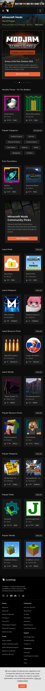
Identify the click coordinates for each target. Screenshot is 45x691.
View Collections (22, 238)
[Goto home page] (7, 10)
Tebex (25, 659)
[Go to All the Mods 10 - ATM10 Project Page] (11, 473)
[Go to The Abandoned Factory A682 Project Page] (33, 391)
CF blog (26, 614)
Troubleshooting (29, 640)
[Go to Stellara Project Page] (11, 180)
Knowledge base (29, 637)
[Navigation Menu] (3, 11)
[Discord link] (15, 595)
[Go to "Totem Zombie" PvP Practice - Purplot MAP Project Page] (11, 391)
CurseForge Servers (30, 628)
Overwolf (27, 652)
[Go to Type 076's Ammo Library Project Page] (11, 350)
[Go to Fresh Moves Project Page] (33, 432)
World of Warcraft (8, 614)
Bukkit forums (28, 625)
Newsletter (27, 618)
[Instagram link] (3, 595)
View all (39, 249)
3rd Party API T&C (8, 654)
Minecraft (5, 611)
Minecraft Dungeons (8, 628)
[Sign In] (40, 10)
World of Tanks (7, 632)
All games (5, 607)
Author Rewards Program (10, 647)
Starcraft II (5, 621)
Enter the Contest (22, 74)
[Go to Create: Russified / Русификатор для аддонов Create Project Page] (33, 350)
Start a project (6, 640)
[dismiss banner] (41, 2)
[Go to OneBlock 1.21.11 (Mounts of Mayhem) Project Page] (33, 554)
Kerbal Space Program (9, 625)
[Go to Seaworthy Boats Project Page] (33, 180)
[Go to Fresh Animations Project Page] (11, 432)
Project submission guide (10, 644)
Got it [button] (22, 686)
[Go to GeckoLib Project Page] (11, 513)
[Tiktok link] (7, 595)
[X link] (19, 595)
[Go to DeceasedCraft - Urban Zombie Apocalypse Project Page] (33, 473)
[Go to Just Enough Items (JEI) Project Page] (33, 513)
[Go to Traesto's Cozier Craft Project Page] (33, 309)
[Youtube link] (11, 595)
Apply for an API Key (8, 651)
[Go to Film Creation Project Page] (11, 309)
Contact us (27, 644)
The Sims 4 (5, 618)
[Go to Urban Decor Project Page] (11, 108)
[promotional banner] (22, 3)
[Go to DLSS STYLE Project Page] (33, 268)
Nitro (25, 663)
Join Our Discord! (29, 607)
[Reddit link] (23, 595)
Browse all (38, 130)
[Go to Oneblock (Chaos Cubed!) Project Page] (11, 554)
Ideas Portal (27, 611)
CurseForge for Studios (31, 656)
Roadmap (27, 621)
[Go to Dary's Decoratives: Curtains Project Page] (33, 108)
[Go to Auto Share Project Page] (11, 268)
